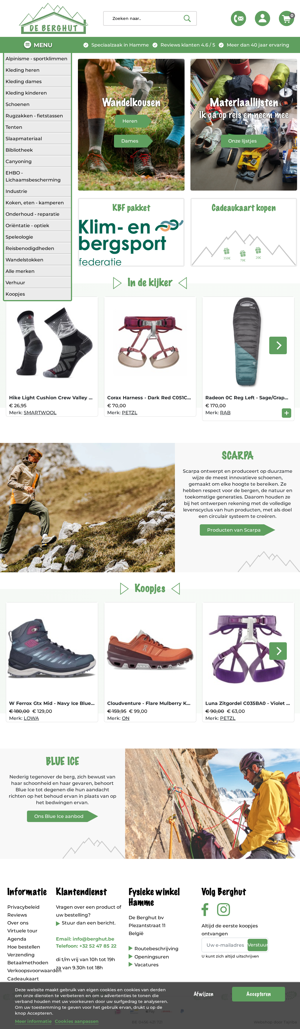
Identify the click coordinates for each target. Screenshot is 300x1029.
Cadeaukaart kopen (244, 208)
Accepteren (258, 994)
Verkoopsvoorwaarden (34, 970)
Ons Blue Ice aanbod (58, 816)
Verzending (21, 955)
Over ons (17, 923)
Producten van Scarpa (234, 530)
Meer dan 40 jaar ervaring (258, 45)
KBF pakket (131, 208)
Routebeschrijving (156, 948)
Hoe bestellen (23, 947)
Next (278, 345)
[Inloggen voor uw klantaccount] (262, 18)
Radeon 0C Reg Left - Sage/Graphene (251, 397)
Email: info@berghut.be (85, 939)
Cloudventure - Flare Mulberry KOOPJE (155, 703)
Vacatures (146, 965)
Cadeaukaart (23, 979)
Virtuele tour (22, 931)
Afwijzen (203, 994)
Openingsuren (151, 957)
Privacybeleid (23, 907)
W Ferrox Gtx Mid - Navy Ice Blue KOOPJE (61, 703)
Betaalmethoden (27, 962)
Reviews (17, 915)
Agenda (16, 939)
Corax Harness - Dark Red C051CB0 (150, 397)
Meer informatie (33, 1021)
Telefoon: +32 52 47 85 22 (86, 946)
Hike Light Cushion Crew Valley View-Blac (61, 397)
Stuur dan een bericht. (89, 923)
